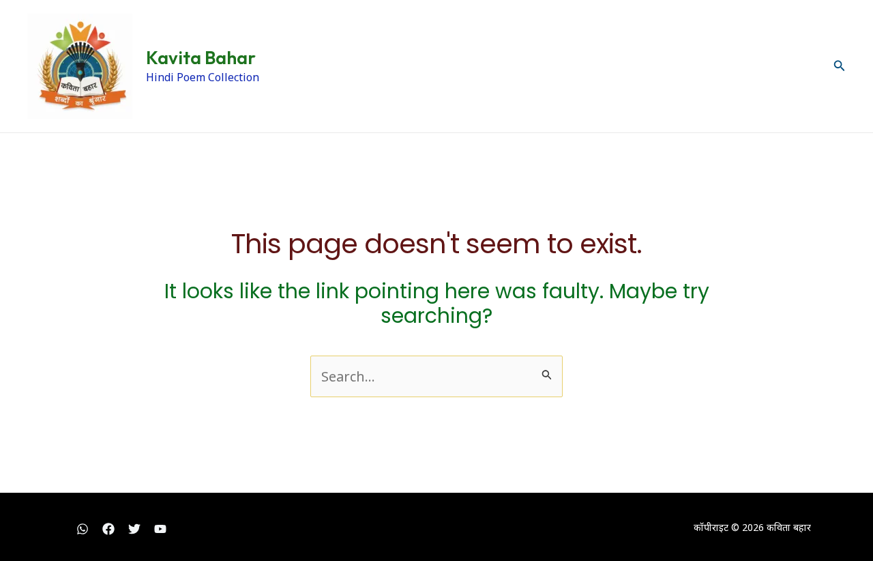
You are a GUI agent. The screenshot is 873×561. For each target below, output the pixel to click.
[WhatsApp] (82, 529)
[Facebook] (108, 529)
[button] (839, 66)
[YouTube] (160, 529)
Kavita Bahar (201, 57)
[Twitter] (134, 529)
